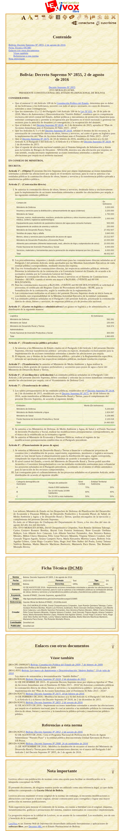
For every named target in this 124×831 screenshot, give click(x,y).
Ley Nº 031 (86, 111)
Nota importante (17, 58)
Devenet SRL (35, 826)
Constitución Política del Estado (73, 103)
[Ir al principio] (112, 568)
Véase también (20, 53)
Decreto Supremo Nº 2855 (62, 87)
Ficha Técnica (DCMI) (20, 47)
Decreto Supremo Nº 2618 (50, 125)
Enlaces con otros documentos (24, 50)
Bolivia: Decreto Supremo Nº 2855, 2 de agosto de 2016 (37, 45)
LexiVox (13, 823)
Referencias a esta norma (26, 56)
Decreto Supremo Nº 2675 (35, 139)
